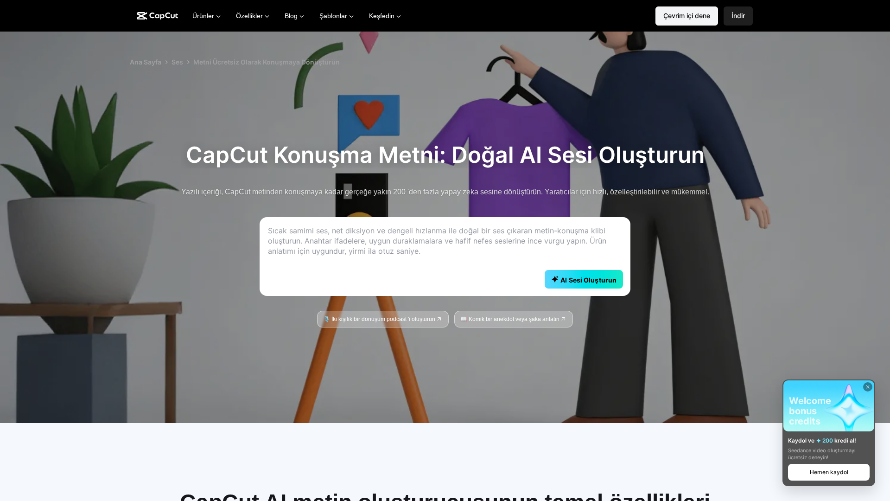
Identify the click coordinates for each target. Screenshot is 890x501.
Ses (177, 62)
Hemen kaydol (829, 472)
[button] (738, 16)
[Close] (867, 387)
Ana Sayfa (145, 62)
